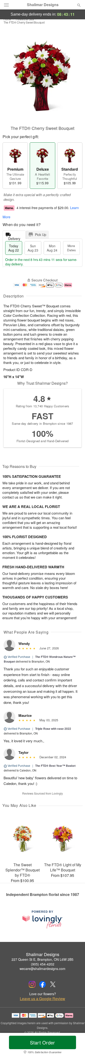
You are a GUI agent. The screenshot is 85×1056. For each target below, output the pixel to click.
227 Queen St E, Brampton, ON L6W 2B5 (42, 959)
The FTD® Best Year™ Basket (55, 765)
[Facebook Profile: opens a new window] (42, 984)
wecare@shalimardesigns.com (42, 968)
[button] (75, 1045)
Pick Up (40, 234)
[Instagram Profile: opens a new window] (32, 984)
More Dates (71, 247)
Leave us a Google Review (42, 998)
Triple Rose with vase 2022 (53, 728)
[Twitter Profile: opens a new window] (53, 984)
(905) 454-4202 (42, 964)
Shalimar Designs (43, 5)
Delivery (14, 237)
